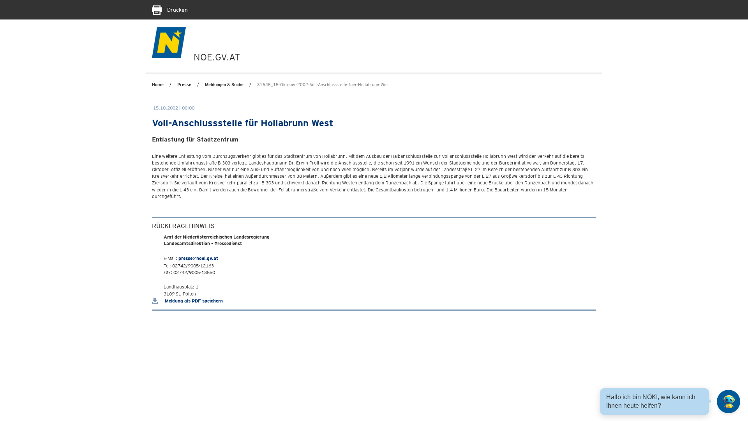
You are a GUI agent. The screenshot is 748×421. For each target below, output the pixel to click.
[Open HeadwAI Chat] (728, 401)
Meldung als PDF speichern (193, 301)
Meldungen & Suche (224, 84)
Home (158, 84)
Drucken (177, 10)
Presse (184, 84)
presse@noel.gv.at (198, 258)
